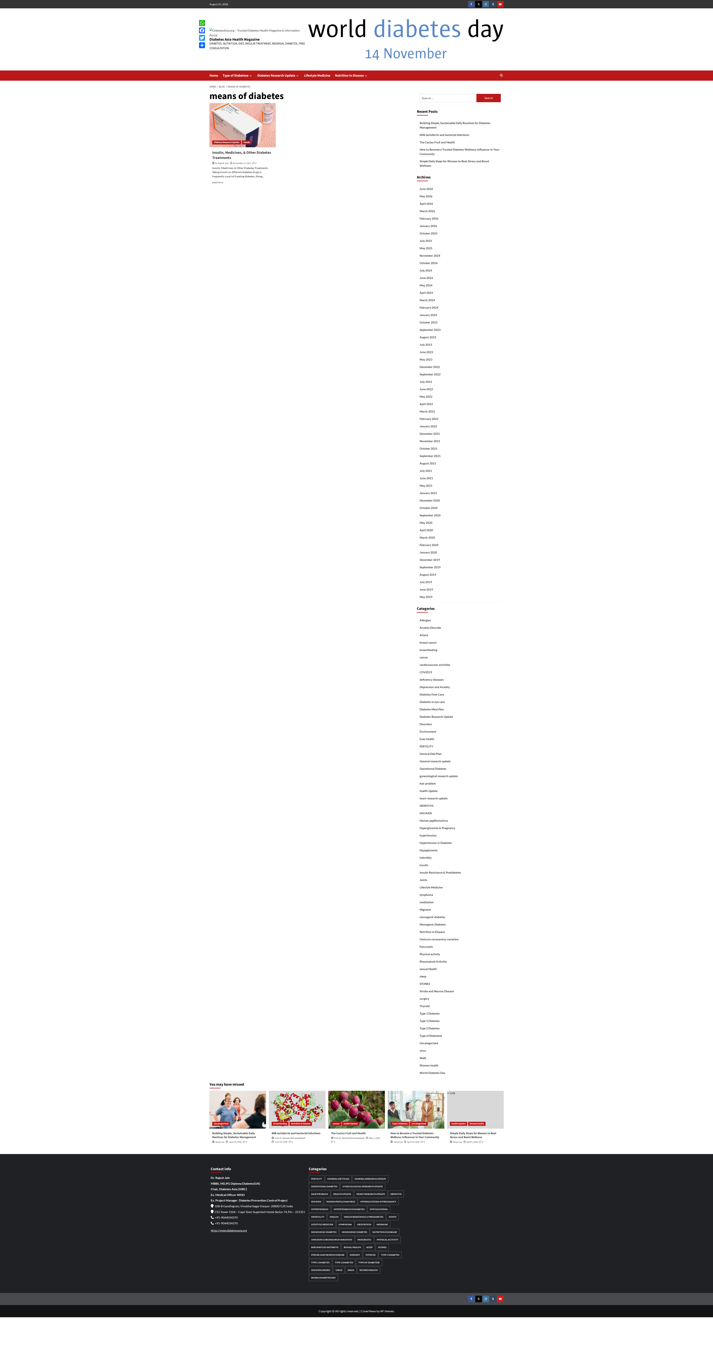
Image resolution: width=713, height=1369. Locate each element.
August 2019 (428, 574)
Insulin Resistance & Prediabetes (440, 872)
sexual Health (428, 969)
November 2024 (430, 255)
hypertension (428, 835)
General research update (435, 761)
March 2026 (427, 211)
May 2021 (426, 485)
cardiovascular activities (435, 664)
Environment (428, 731)
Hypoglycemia (428, 850)
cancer (424, 657)
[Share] (202, 45)
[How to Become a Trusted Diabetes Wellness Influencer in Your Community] (416, 1109)
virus (423, 1050)
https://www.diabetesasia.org (229, 1230)
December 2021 (430, 433)
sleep (423, 976)
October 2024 (428, 263)
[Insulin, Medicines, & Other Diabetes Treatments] (242, 125)
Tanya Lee (219, 1142)
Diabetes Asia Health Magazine (234, 39)
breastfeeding (428, 650)
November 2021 (430, 441)
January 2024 (428, 315)
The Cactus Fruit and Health (437, 142)
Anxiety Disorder (430, 627)
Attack (424, 635)
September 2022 (430, 374)
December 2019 (430, 559)
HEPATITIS (426, 805)
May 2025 (426, 248)
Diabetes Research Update (276, 75)
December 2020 (430, 500)
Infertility (426, 857)
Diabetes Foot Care (432, 694)
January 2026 (428, 226)
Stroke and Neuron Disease (437, 991)
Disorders (426, 724)
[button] (501, 75)
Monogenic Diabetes (433, 924)
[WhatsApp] (202, 23)
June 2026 (426, 188)
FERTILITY (426, 746)
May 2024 (426, 285)
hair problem (428, 783)
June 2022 (426, 389)
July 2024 (426, 270)
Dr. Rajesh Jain (222, 163)
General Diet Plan (431, 753)
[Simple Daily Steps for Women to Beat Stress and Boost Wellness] (475, 1109)
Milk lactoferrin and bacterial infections (444, 135)
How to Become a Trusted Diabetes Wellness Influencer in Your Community (459, 152)
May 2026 (426, 196)
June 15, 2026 (281, 1141)
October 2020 (428, 508)
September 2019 (430, 567)
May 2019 (426, 597)
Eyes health (427, 739)
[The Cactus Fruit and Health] (356, 1109)
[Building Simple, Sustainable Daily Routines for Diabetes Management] (237, 1109)
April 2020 (426, 530)
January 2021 (428, 493)
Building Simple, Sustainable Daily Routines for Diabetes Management (455, 125)
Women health (429, 1065)
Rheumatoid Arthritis (433, 961)
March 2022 (427, 411)
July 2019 (426, 582)
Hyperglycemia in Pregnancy (437, 828)
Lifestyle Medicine (317, 75)
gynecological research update (439, 776)
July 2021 (426, 470)
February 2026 (429, 218)
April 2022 (426, 404)
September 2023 (430, 329)
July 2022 (426, 381)
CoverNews (368, 1311)
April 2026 (426, 203)
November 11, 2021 (242, 163)
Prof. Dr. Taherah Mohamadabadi (290, 1138)
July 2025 (426, 240)
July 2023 (426, 344)
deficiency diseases (432, 679)
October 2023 (428, 322)
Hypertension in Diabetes (436, 842)
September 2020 (430, 515)
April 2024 (426, 292)
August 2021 (428, 463)
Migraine (425, 909)
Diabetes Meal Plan (432, 709)
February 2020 (429, 545)
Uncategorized (429, 1043)
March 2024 (427, 300)
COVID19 (426, 672)
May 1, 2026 (374, 1138)
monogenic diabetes (432, 917)
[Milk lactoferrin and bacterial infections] (297, 1109)
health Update (429, 791)
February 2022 (429, 418)
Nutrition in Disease (349, 75)
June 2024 (426, 278)
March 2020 (427, 537)
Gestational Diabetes (433, 768)
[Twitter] (202, 38)
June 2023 (426, 352)
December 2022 (430, 367)
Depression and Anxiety (435, 687)
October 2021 (428, 448)
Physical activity (430, 954)
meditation (427, 902)
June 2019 (426, 589)
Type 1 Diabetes (430, 1013)
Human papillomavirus (434, 820)
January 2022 (428, 426)
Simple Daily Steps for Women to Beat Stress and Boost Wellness (454, 163)
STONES (425, 983)
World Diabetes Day (432, 1072)
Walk (423, 1058)
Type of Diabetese (235, 75)
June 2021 (426, 478)
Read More (217, 182)
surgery (424, 998)
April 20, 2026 (413, 1142)
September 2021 (430, 456)
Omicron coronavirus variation (439, 939)
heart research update (433, 798)
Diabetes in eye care (432, 702)
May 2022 (426, 396)
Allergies (425, 620)
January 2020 (428, 552)
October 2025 (428, 233)
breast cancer (428, 642)
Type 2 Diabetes (430, 1028)
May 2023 (426, 359)
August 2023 (428, 337)
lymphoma (426, 894)
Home (213, 75)
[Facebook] (202, 30)
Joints (423, 880)
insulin (247, 142)
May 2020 (426, 522)
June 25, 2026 (235, 1142)
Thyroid (425, 1006)
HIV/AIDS (426, 813)
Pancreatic (426, 946)
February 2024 (429, 307)
